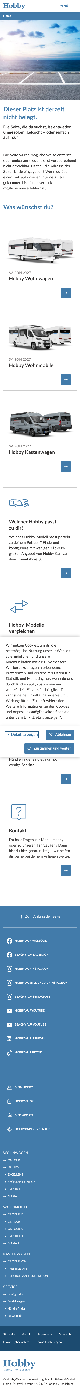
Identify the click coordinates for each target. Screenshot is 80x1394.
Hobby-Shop (24, 1101)
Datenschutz (67, 1334)
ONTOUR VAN (17, 1261)
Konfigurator (16, 1294)
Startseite (9, 1334)
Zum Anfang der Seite (43, 916)
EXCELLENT (15, 1174)
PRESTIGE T (15, 1236)
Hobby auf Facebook (31, 940)
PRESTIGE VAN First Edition (28, 1276)
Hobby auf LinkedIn (30, 1038)
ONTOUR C (15, 1214)
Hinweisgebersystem (16, 1342)
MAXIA (12, 1196)
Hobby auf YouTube (30, 1010)
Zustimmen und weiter (52, 748)
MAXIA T (13, 1243)
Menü (63, 6)
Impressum (45, 1334)
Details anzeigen (24, 735)
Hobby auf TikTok (28, 1052)
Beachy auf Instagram (32, 996)
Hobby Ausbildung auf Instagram (41, 982)
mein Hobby (24, 1087)
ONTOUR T (15, 1221)
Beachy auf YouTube (30, 1024)
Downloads (15, 1315)
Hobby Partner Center (32, 1129)
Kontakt (27, 1334)
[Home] (14, 6)
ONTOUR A (15, 1229)
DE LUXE (13, 1167)
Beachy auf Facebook (31, 954)
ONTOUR (14, 1160)
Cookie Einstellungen (49, 1342)
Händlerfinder (16, 1308)
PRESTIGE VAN (17, 1268)
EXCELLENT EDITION (22, 1181)
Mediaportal (25, 1115)
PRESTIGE (14, 1189)
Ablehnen (63, 735)
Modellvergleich (17, 1301)
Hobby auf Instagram (31, 968)
